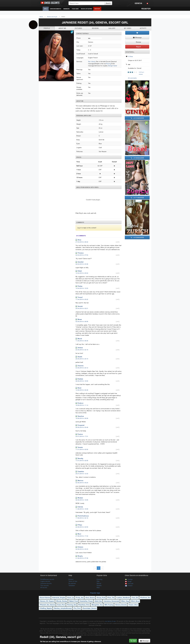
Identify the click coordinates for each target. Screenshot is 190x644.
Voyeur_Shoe (133, 605)
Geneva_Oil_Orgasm (47, 601)
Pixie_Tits (111, 597)
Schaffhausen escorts (47, 579)
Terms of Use (73, 581)
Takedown (72, 585)
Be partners (72, 583)
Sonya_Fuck (101, 597)
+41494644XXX (138, 158)
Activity (143, 28)
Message (138, 37)
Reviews (95, 28)
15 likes (130, 56)
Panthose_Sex (145, 597)
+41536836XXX (138, 237)
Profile (47, 28)
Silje (98, 581)
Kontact (71, 579)
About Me (62, 28)
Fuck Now (75, 9)
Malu (98, 587)
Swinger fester (112, 66)
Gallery (112, 28)
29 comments (132, 78)
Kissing (108, 63)
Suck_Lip (71, 597)
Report (138, 47)
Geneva (138, 3)
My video (127, 28)
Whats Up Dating (86, 9)
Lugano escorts (45, 581)
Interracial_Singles (58, 597)
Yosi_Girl (135, 597)
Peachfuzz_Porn (84, 605)
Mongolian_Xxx (97, 605)
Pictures (78, 28)
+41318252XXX (138, 118)
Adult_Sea (98, 601)
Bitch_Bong (135, 601)
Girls (46, 9)
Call (134, 641)
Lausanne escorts (46, 583)
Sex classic (92, 61)
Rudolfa (99, 585)
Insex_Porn (61, 605)
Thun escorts (44, 585)
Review (138, 42)
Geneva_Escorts (121, 605)
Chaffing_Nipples (46, 608)
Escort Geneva (45, 597)
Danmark (130, 583)
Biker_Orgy (125, 601)
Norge (129, 581)
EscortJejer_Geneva (89, 608)
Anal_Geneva (90, 597)
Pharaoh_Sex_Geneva (47, 605)
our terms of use (110, 621)
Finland (130, 585)
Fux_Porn (77, 608)
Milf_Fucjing (109, 605)
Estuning (99, 579)
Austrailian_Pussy (86, 601)
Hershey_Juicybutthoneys (63, 608)
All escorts (43, 587)
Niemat (99, 583)
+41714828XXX (138, 197)
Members (66, 9)
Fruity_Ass (79, 597)
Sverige (130, 579)
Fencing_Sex (71, 605)
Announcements (55, 9)
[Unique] (56, 55)
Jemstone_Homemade (111, 601)
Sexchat (97, 9)
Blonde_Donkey (62, 601)
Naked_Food (73, 601)
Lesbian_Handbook (123, 597)
